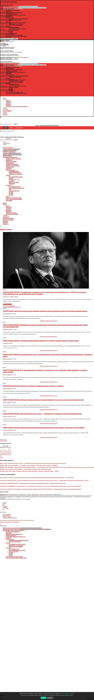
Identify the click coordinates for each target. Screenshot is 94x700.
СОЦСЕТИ (5, 343)
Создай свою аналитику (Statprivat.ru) (13, 166)
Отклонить (50, 697)
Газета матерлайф (7, 514)
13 (5, 451)
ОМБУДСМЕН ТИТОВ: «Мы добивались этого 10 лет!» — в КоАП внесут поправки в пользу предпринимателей (42, 414)
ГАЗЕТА (5, 127)
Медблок (8, 105)
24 (0, 454)
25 (2, 454)
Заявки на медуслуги (12, 164)
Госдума (8, 102)
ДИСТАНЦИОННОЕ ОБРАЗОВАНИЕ (8, 33)
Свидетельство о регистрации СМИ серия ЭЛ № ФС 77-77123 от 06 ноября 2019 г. (17, 520)
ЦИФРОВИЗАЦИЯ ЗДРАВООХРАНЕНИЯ (14, 172)
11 (2, 451)
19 (3, 453)
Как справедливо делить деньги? (17, 544)
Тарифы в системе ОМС (15, 174)
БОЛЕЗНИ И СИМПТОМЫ (6, 72)
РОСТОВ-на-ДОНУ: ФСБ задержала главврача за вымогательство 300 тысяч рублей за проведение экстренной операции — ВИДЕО (29, 471)
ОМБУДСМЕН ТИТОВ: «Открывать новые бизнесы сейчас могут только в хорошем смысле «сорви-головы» (41, 340)
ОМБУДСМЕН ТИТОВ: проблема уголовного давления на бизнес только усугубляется (33, 386)
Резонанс (5, 112)
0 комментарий (11, 305)
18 (2, 453)
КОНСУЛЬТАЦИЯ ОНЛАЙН (6, 5)
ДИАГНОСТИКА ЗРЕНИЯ (6, 61)
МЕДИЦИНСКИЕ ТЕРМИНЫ (6, 65)
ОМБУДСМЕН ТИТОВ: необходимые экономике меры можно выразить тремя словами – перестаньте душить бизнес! (44, 427)
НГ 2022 (11, 193)
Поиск (15, 139)
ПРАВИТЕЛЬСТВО (7, 329)
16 (10, 451)
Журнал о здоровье (7, 516)
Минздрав (8, 104)
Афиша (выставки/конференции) (11, 162)
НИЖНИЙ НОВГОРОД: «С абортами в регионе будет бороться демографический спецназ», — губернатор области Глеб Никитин (36, 483)
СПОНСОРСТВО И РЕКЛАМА (7, 79)
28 (7, 454)
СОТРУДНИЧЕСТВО (5, 82)
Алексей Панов (3, 477)
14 (7, 451)
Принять (43, 697)
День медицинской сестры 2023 (17, 550)
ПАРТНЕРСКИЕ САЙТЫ (5, 36)
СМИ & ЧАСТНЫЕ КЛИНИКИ (14, 183)
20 (5, 453)
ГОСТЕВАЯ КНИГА (4, 75)
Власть (8, 100)
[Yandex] (0, 48)
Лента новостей (6, 515)
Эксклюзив (5, 108)
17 (0, 453)
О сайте (4, 142)
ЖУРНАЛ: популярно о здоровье (24, 7)
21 (7, 453)
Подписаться (8, 138)
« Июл (1, 457)
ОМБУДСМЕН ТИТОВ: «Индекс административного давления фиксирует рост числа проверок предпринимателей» (43, 400)
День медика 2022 (14, 191)
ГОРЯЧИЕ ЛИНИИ (4, 26)
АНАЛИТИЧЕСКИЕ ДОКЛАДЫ (7, 47)
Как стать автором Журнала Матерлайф (16, 558)
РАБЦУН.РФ (3, 29)
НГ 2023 (11, 192)
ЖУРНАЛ (11, 127)
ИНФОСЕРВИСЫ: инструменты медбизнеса (10, 156)
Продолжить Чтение (7, 304)
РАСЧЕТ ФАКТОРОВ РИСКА (6, 50)
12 (3, 451)
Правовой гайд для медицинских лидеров (17, 106)
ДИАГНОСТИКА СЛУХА (6, 58)
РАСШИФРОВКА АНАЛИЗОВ (7, 8)
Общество (8, 101)
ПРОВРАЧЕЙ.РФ (3, 12)
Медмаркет (9, 160)
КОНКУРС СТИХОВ (4, 40)
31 (0, 456)
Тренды (4, 107)
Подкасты (9, 168)
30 (10, 454)
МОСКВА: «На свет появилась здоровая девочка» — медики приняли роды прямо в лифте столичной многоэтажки (25, 469)
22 (8, 453)
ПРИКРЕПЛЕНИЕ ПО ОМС (6, 15)
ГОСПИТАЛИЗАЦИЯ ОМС (6, 19)
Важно (4, 289)
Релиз (4, 99)
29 (8, 454)
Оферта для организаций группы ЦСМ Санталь (9, 522)
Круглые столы (10, 170)
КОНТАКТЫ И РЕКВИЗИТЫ (6, 89)
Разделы (5, 144)
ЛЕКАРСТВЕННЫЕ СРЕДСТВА (7, 68)
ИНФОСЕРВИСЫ (18, 127)
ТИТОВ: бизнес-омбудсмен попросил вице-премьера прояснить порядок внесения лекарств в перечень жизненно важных (45, 311)
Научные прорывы (7, 111)
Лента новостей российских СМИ (13, 197)
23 (10, 453)
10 (0, 451)
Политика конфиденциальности (10, 517)
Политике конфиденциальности (67, 693)
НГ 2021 (11, 195)
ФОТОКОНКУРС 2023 (14, 186)
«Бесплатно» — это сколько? (14, 180)
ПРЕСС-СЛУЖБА (14, 296)
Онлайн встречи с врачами (13, 158)
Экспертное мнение (7, 110)
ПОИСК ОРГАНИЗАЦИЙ (5, 22)
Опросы (8, 175)
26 (3, 454)
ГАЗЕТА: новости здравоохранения (11, 149)
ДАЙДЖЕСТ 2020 (4, 43)
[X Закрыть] (13, 93)
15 (8, 451)
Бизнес (4, 97)
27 (5, 454)
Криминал (5, 114)
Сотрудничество (6, 143)
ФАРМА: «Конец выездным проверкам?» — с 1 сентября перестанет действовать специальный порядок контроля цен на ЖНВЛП (28, 465)
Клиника (5, 113)
